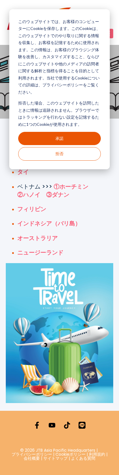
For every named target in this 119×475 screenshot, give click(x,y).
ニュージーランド (40, 252)
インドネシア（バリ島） (49, 223)
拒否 (59, 153)
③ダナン (57, 195)
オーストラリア (37, 238)
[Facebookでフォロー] (37, 425)
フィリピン (31, 209)
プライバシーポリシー (32, 454)
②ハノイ (28, 195)
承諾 (59, 138)
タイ (23, 172)
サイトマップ (55, 458)
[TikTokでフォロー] (67, 425)
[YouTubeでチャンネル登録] (52, 425)
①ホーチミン (71, 187)
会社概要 (32, 458)
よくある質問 (83, 458)
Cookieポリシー (71, 454)
